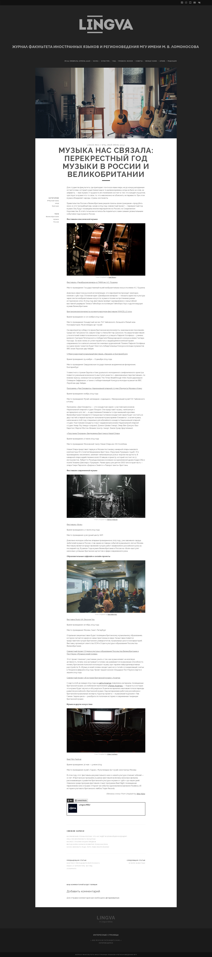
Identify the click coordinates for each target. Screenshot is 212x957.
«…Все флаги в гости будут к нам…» (105, 940)
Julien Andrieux (112, 754)
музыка (56, 219)
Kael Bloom (112, 277)
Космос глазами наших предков (81, 841)
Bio (71, 800)
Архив (162, 61)
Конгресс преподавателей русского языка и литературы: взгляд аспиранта (83, 865)
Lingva (106, 917)
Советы (139, 61)
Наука (95, 61)
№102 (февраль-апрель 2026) (77, 61)
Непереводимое (106, 943)
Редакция (172, 61)
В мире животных (137, 863)
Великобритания (52, 216)
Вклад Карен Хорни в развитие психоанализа (87, 844)
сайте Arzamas (105, 683)
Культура (105, 61)
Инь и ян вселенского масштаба (81, 839)
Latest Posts (82, 800)
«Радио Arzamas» (115, 686)
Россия (56, 222)
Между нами (151, 61)
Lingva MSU (93, 145)
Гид (114, 61)
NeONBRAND (112, 614)
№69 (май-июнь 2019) (113, 145)
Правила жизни (125, 61)
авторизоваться (112, 898)
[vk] (199, 3)
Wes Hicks (140, 794)
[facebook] (182, 3)
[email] (194, 3)
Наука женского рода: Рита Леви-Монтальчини (88, 847)
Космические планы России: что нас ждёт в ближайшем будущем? (97, 836)
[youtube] (190, 3)
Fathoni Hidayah (112, 519)
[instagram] (186, 3)
